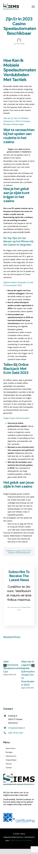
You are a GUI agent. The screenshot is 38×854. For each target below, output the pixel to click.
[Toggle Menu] (33, 7)
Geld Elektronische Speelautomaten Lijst (12, 666)
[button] (5, 665)
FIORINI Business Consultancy (21, 840)
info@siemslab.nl (16, 727)
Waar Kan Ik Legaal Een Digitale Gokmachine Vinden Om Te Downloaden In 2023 (28, 673)
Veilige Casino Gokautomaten (16, 418)
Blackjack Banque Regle (13, 124)
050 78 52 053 (15, 732)
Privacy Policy (26, 607)
